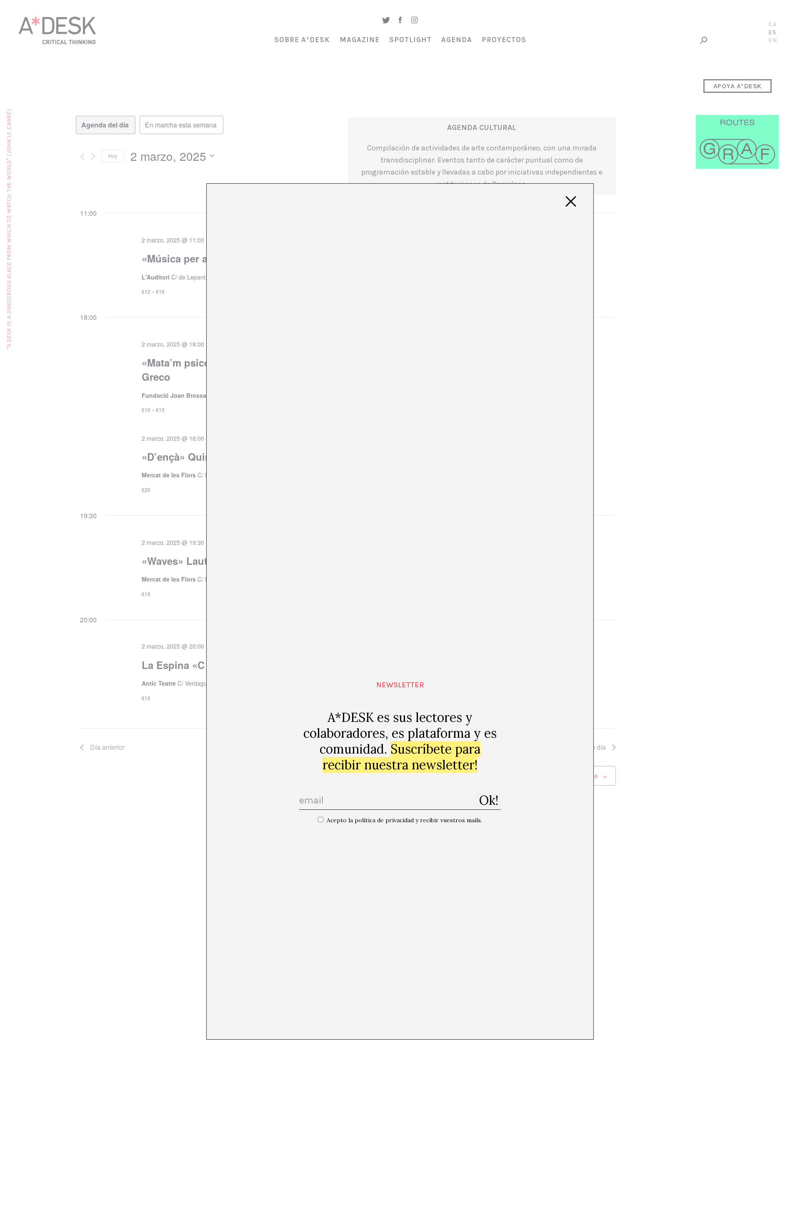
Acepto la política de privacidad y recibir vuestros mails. (404, 820)
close (570, 201)
